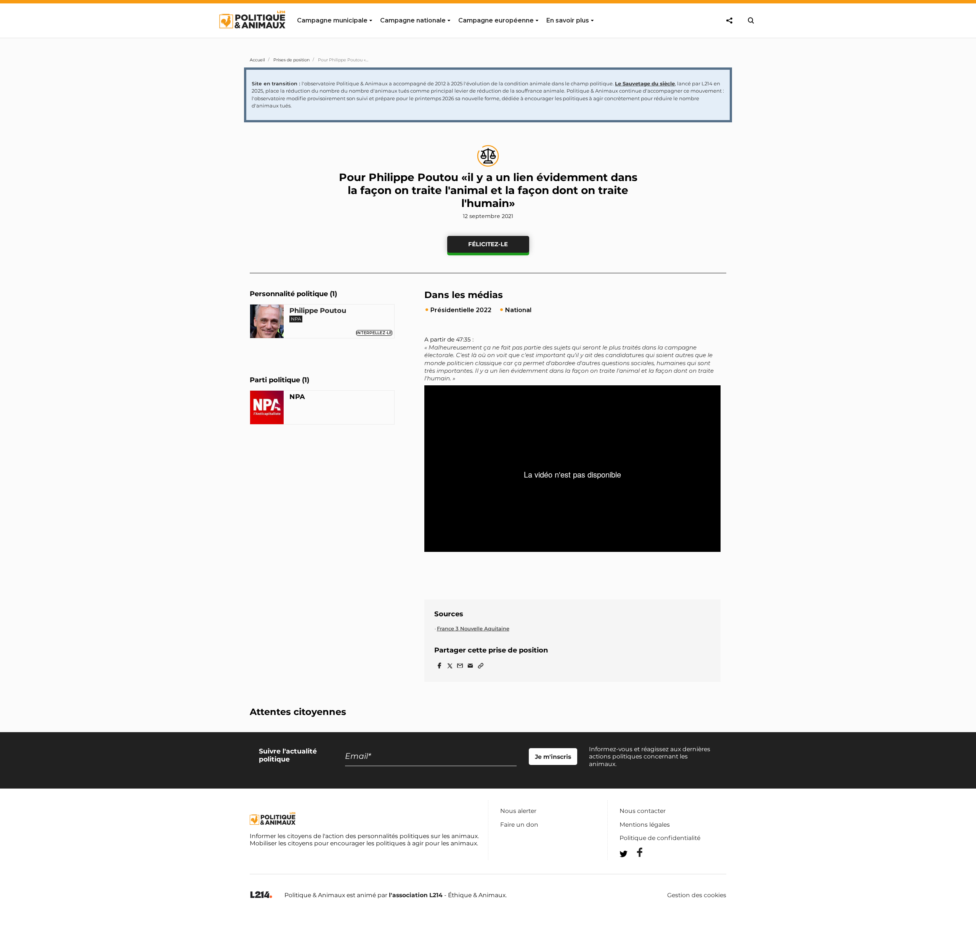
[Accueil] (252, 35)
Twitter (635, 867)
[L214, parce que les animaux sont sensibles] (261, 895)
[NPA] (267, 408)
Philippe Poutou (317, 311)
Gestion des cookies (696, 895)
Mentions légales (645, 824)
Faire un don (519, 824)
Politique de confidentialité (660, 838)
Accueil (257, 60)
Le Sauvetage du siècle (645, 83)
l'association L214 (416, 895)
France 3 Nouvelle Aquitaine (473, 628)
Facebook (635, 852)
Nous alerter (518, 810)
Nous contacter (643, 810)
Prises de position (291, 60)
